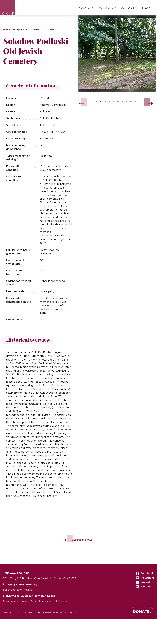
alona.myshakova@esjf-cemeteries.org (29, 595)
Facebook (147, 573)
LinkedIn (146, 582)
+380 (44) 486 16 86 (16, 573)
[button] (85, 6)
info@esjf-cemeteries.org (20, 584)
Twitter (145, 586)
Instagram (147, 577)
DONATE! (142, 611)
